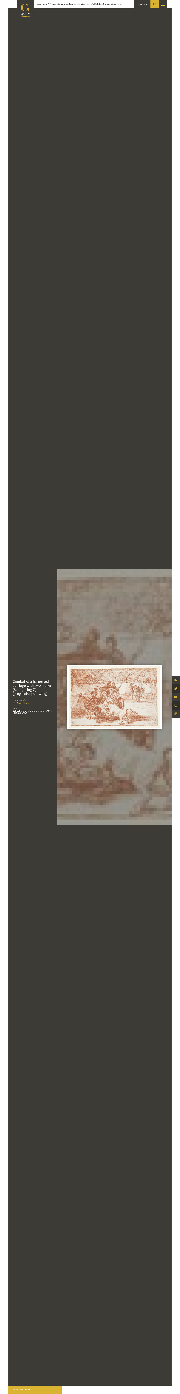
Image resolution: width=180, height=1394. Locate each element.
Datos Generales (21, 1389)
